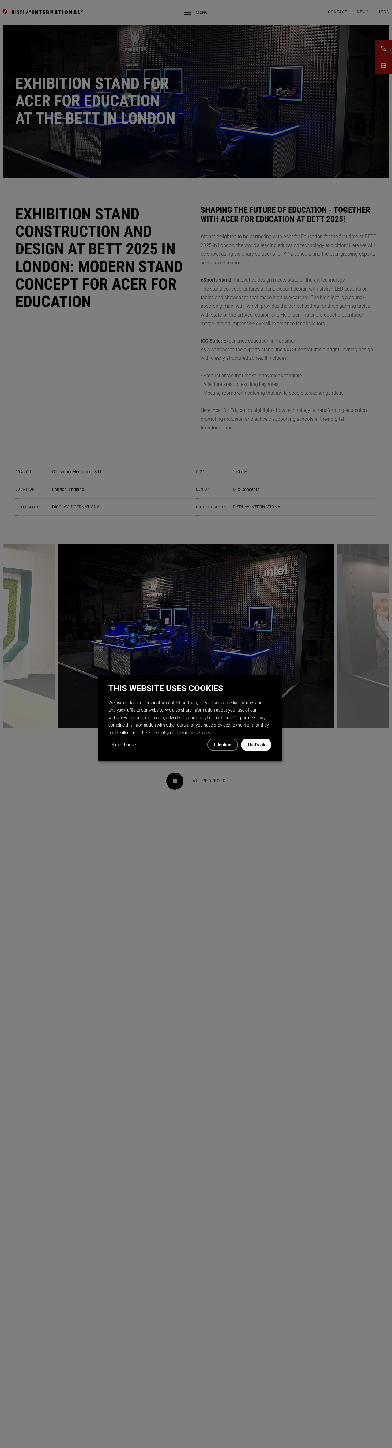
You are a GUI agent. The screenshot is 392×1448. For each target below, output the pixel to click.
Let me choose (122, 744)
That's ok (256, 744)
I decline (222, 744)
